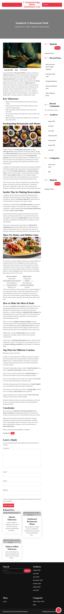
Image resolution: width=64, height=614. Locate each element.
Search (53, 44)
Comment (6, 448)
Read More (11, 513)
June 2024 (51, 131)
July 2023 (50, 150)
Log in (5, 601)
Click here (57, 48)
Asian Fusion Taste (38, 601)
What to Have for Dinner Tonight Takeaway (50, 67)
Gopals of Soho (49, 53)
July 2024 (50, 126)
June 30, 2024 (8, 70)
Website (5, 490)
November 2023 (52, 135)
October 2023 (52, 140)
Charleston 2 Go (32, 7)
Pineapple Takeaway (51, 81)
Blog (28, 27)
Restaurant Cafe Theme (10, 611)
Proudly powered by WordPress (51, 611)
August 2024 (51, 121)
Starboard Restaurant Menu (32, 521)
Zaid (16, 70)
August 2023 (51, 145)
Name (5, 472)
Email (5, 481)
